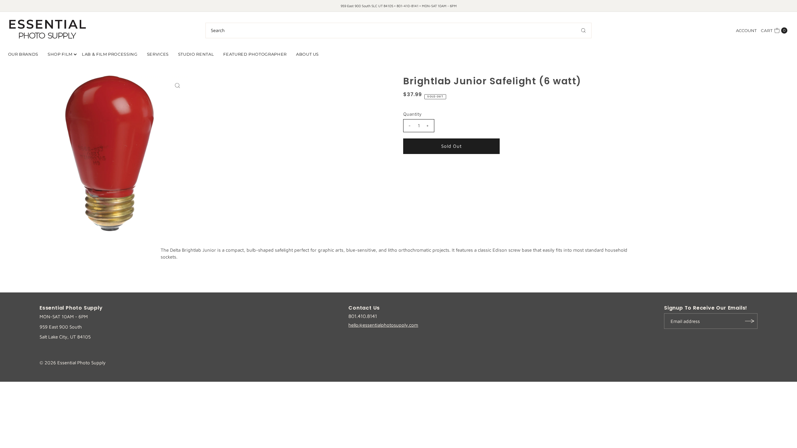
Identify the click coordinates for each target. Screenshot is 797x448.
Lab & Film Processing (110, 54)
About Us (307, 54)
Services (158, 54)
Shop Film (60, 54)
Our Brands (23, 54)
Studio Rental (196, 54)
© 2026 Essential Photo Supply (73, 362)
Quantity (412, 114)
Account (746, 30)
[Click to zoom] (177, 85)
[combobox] (398, 30)
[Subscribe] (749, 321)
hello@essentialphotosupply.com (383, 325)
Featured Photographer (255, 54)
